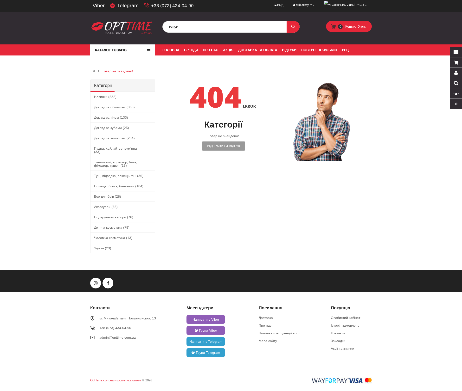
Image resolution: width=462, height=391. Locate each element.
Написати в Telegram (205, 341)
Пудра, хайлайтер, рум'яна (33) (115, 150)
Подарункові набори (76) (113, 217)
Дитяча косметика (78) (111, 227)
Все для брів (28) (107, 196)
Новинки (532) (105, 97)
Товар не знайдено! (117, 71)
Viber (99, 5)
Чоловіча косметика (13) (113, 238)
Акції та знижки (342, 348)
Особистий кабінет (345, 318)
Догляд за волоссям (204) (114, 138)
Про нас (265, 325)
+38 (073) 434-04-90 (172, 5)
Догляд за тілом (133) (111, 117)
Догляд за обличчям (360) (114, 107)
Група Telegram (208, 352)
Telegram (128, 5)
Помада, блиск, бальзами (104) (118, 186)
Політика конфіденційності (279, 333)
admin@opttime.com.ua (117, 337)
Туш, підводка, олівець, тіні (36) (118, 176)
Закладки (338, 341)
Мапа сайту (268, 341)
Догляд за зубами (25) (111, 128)
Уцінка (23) (102, 248)
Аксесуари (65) (106, 207)
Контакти (338, 333)
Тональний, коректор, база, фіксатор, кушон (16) (115, 163)
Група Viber (208, 330)
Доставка (266, 318)
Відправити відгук (223, 146)
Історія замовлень (345, 325)
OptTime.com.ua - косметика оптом (115, 380)
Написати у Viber (205, 319)
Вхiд (280, 5)
